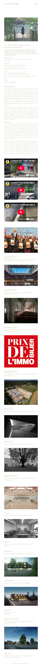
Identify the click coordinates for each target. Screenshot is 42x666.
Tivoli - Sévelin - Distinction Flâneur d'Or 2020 (17, 45)
